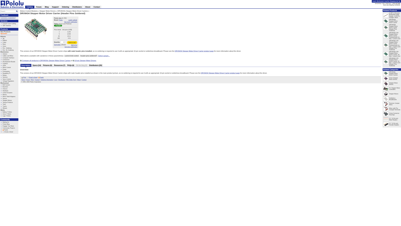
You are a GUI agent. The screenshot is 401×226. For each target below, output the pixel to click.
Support (37, 80)
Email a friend (33, 77)
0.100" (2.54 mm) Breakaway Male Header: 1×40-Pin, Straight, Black (394, 15)
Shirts (3, 110)
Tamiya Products (8, 102)
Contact (84, 80)
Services (4, 21)
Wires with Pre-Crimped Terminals (394, 108)
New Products (5, 32)
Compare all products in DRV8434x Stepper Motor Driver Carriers (46, 61)
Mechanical (5, 83)
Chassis (5, 89)
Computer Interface (8, 58)
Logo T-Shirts (7, 116)
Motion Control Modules (29, 11)
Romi (4, 44)
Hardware (5, 91)
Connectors (6, 59)
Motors (5, 94)
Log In (374, 1)
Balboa (5, 40)
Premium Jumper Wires (394, 103)
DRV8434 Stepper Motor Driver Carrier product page (194, 51)
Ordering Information (47, 80)
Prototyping (6, 71)
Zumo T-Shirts (7, 114)
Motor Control (7, 67)
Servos (5, 98)
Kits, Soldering (7, 48)
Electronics (5, 52)
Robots (3, 36)
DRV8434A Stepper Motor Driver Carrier (393, 21)
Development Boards (9, 61)
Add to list (74, 45)
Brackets (5, 87)
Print (24, 77)
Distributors (61, 80)
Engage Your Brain (8, 126)
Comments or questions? (8, 18)
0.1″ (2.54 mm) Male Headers (393, 119)
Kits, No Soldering (8, 50)
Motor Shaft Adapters (9, 96)
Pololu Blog (6, 124)
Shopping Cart (394, 1)
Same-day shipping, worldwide (391, 5)
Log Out (387, 1)
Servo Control (7, 79)
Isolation (5, 63)
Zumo (4, 46)
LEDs (4, 65)
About (79, 80)
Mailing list (6, 122)
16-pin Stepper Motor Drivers (85, 61)
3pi (3, 38)
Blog (32, 80)
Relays (5, 75)
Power (4, 69)
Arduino (5, 54)
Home (23, 80)
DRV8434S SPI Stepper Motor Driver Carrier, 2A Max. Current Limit (394, 54)
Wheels (5, 108)
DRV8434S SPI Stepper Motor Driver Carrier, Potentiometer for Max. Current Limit (394, 35)
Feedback (4, 15)
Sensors (5, 77)
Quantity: (57, 42)
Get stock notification (70, 22)
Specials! (4, 33)
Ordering (65, 7)
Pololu (61, 20)
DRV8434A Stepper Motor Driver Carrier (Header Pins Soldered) (393, 27)
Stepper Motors (393, 94)
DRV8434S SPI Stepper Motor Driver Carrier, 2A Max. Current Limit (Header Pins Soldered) (394, 62)
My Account (380, 1)
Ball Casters (6, 85)
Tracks (5, 106)
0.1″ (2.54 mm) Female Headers (394, 124)
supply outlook (72, 20)
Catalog (30, 7)
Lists (55, 80)
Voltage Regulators (8, 81)
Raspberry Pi (6, 73)
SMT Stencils (7, 25)
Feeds (42, 77)
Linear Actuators (7, 92)
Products (4, 29)
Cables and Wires (8, 56)
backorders (57, 45)
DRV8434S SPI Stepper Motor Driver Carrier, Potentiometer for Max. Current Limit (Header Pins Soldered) (394, 45)
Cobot (4, 42)
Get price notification (71, 47)
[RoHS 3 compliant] (58, 26)
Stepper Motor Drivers (47, 11)
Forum (28, 80)
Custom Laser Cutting (9, 23)
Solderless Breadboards (393, 98)
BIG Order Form (71, 80)
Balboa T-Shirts (7, 112)
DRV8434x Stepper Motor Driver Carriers (72, 11)
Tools (4, 104)
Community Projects (9, 128)
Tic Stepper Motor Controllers (394, 88)
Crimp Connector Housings (394, 114)
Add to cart (72, 42)
